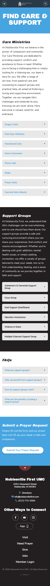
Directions (26, 492)
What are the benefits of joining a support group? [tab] (21, 400)
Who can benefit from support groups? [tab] (23, 380)
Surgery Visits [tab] (11, 124)
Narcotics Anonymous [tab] (15, 317)
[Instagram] (33, 517)
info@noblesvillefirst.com (26, 496)
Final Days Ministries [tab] (14, 134)
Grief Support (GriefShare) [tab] (17, 307)
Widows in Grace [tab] (13, 326)
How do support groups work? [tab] (19, 389)
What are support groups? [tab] (17, 370)
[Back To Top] (25, 468)
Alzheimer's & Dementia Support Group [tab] (20, 287)
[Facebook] (15, 517)
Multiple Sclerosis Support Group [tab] (21, 336)
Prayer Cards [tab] (11, 182)
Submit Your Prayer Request (23, 450)
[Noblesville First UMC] (25, 4)
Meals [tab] (8, 172)
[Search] (45, 3)
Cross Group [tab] (11, 297)
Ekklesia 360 (25, 574)
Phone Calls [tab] (10, 163)
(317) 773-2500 (26, 500)
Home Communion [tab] (13, 153)
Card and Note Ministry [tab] (16, 192)
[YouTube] (24, 517)
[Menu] (4, 3)
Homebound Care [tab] (13, 143)
